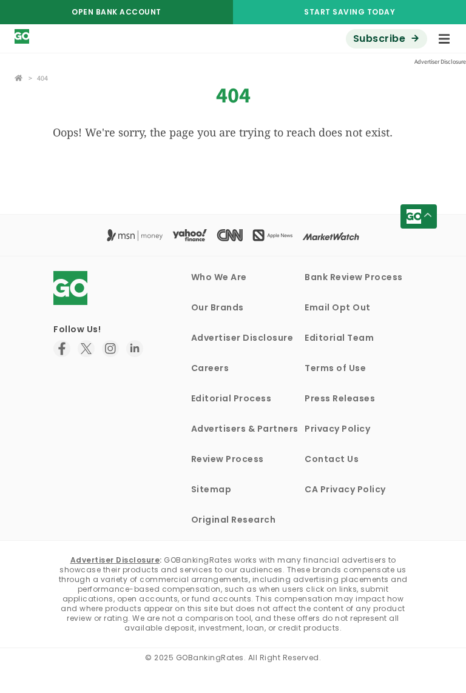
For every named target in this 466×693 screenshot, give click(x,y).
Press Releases (340, 398)
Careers (210, 368)
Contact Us (332, 459)
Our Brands (217, 307)
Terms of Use (335, 368)
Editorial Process (231, 398)
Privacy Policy (337, 429)
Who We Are (219, 277)
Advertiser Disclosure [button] (440, 61)
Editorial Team (339, 338)
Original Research (233, 520)
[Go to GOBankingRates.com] (19, 77)
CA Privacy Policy (345, 489)
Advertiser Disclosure (242, 338)
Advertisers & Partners (245, 429)
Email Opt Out (338, 307)
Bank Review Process (354, 277)
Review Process (227, 459)
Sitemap (211, 489)
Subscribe (379, 38)
